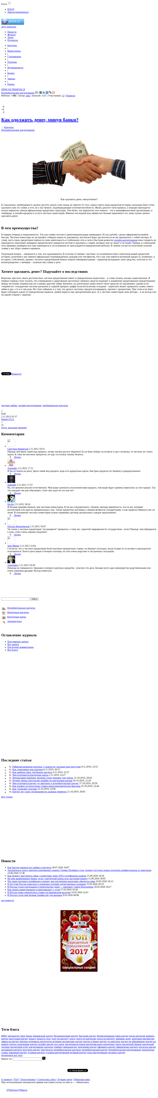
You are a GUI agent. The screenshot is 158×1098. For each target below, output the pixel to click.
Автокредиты (14, 621)
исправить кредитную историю (45, 1041)
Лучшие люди (64, 1079)
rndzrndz (11, 485)
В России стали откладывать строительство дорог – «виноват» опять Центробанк (50, 887)
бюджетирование (106, 1036)
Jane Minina (13, 545)
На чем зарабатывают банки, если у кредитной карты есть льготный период (47, 878)
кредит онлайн (38, 1044)
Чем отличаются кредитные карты (30, 775)
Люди (10, 37)
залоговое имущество (143, 1038)
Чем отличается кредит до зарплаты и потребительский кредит (45, 783)
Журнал (11, 34)
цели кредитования (97, 1052)
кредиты (48, 1047)
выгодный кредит (18, 1038)
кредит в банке (91, 1041)
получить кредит (31, 1049)
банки (29, 1036)
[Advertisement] (79, 329)
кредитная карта (94, 1044)
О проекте (6, 1079)
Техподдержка (27, 1079)
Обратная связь (82, 1079)
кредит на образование (133, 1041)
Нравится (16, 374)
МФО (4, 1036)
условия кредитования (57, 1052)
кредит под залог (55, 1044)
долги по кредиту (106, 1038)
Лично (17, 457)
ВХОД (10, 9)
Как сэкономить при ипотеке (28, 769)
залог (128, 1038)
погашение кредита (11, 1049)
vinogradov (13, 565)
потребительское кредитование (124, 1049)
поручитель (47, 1049)
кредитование (36, 1047)
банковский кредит (43, 1036)
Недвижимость (15, 67)
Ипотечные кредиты (18, 612)
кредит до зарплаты (110, 1041)
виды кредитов (137, 1036)
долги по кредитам (86, 1038)
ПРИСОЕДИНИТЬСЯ (13, 89)
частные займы (9, 405)
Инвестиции (14, 51)
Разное (11, 84)
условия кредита (36, 1052)
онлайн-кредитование (30, 405)
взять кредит (122, 1036)
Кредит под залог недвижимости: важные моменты (39, 791)
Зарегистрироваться (17, 12)
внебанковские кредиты (55, 405)
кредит (79, 1041)
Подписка (12, 40)
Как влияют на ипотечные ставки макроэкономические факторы (46, 786)
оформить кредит (106, 1047)
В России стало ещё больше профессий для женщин (34, 895)
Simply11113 (8, 419)
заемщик (120, 1038)
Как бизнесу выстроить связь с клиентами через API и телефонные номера (46, 875)
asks (28, 95)
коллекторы (68, 1041)
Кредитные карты (16, 617)
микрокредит (70, 1047)
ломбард (58, 1047)
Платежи (12, 62)
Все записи (13, 644)
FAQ (16, 1079)
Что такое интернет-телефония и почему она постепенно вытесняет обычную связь (51, 881)
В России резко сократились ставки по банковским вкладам (39, 892)
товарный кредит (18, 1052)
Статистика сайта (46, 1079)
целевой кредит (78, 1052)
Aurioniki (12, 468)
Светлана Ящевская (17, 449)
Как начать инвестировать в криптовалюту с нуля (33, 889)
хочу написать (8, 26)
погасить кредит (147, 1047)
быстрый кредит (87, 1036)
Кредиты (12, 45)
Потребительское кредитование (18, 93)
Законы (11, 78)
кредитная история (75, 1044)
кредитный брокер (132, 1044)
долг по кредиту (60, 1038)
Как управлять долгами (24, 789)
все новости (7, 900)
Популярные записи (18, 641)
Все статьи (6, 797)
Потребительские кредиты (21, 608)
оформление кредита (127, 1047)
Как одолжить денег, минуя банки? (40, 119)
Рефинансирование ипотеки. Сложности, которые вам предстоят (46, 766)
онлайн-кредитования (125, 240)
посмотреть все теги (12, 1055)
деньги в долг (43, 1038)
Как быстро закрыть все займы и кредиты (29, 867)
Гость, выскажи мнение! (14, 427)
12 (63, 95)
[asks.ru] (12, 24)
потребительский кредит (95, 1049)
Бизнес (11, 73)
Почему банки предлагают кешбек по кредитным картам (42, 780)
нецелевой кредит (87, 1047)
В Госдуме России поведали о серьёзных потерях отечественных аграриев (46, 884)
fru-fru (10, 504)
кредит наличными (19, 1044)
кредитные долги (112, 1044)
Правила (70, 95)
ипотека (23, 1041)
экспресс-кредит (116, 1052)
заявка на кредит (10, 1041)
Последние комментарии (20, 647)
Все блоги (12, 650)
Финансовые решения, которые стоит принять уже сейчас (42, 777)
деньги (32, 1038)
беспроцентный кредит (66, 1036)
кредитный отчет (19, 1047)
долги (72, 1038)
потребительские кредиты (67, 1049)
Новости (12, 32)
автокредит (14, 1036)
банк (22, 1036)
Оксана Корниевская (18, 526)
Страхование (14, 56)
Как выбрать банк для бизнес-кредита (32, 772)
